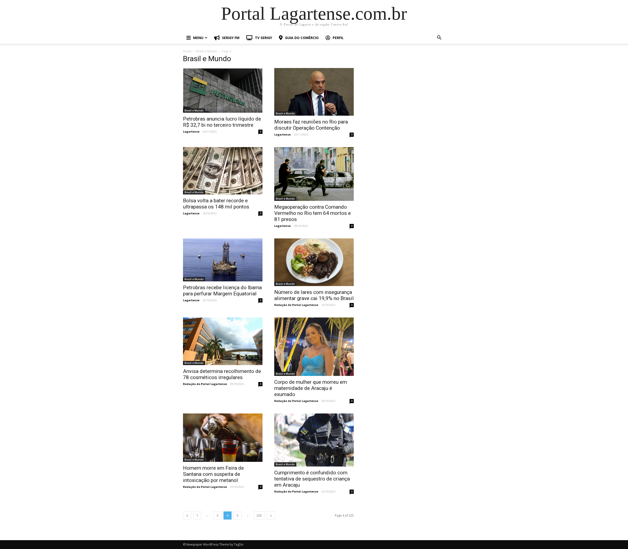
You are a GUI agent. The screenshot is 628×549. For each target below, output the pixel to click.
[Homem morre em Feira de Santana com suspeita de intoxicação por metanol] (222, 437)
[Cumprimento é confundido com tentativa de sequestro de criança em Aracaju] (314, 440)
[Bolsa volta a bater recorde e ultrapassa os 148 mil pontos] (222, 171)
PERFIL (338, 37)
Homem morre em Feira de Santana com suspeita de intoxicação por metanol (213, 474)
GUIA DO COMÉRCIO (302, 37)
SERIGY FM (230, 37)
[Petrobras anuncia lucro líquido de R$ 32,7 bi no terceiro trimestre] (222, 90)
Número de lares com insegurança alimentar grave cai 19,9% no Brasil (314, 295)
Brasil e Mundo (206, 51)
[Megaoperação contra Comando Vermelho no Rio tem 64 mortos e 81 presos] (314, 174)
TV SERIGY (263, 37)
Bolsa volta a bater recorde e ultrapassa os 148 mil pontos (216, 204)
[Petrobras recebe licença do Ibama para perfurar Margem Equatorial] (222, 259)
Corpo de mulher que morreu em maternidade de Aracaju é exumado (310, 388)
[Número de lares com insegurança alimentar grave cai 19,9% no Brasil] (314, 262)
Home (187, 51)
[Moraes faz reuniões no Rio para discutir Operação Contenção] (314, 92)
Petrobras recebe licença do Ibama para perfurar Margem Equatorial (222, 291)
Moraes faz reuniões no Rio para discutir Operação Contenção (311, 125)
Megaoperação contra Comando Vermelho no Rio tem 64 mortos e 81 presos (312, 213)
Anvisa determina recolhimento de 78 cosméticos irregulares (222, 374)
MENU (198, 37)
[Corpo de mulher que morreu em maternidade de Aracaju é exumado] (314, 346)
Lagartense (191, 131)
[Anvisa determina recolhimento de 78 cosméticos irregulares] (222, 341)
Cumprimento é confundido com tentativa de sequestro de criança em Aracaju (312, 479)
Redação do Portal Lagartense (296, 305)
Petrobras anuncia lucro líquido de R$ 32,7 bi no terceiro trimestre (222, 122)
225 (259, 515)
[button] (439, 38)
